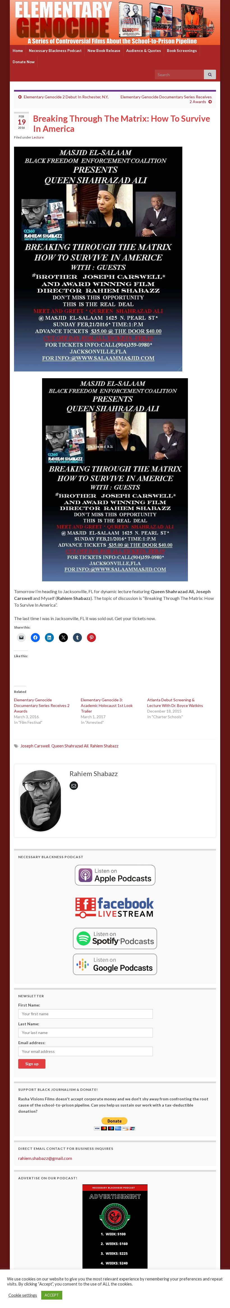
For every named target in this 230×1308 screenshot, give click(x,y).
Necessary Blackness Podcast (55, 50)
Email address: (31, 1042)
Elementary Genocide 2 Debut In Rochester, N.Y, (66, 96)
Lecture (38, 137)
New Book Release (104, 50)
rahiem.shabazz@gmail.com (45, 1158)
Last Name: (28, 1023)
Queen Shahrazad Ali (69, 745)
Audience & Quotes (143, 50)
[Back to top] (217, 1295)
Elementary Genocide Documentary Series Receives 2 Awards (42, 705)
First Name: (29, 1005)
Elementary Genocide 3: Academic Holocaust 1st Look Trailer (107, 705)
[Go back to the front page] (115, 22)
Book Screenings (182, 50)
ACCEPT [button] (52, 1295)
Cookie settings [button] (22, 1295)
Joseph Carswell (35, 745)
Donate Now (23, 62)
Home (18, 50)
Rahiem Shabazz (104, 745)
